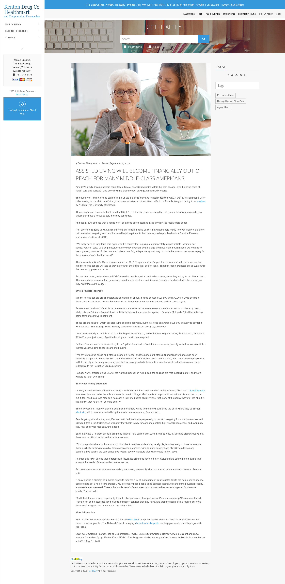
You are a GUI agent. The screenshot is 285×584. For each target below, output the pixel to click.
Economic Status (225, 95)
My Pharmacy (13, 24)
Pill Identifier (213, 14)
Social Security (197, 390)
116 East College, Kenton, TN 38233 (105, 4)
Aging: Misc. (223, 107)
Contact (10, 37)
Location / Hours (247, 14)
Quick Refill (229, 14)
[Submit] (203, 39)
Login (279, 14)
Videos (157, 46)
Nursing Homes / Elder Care (230, 101)
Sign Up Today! (266, 14)
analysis (201, 201)
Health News (135, 46)
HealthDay (92, 570)
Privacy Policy (22, 94)
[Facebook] (22, 49)
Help (200, 14)
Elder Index (133, 519)
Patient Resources (16, 30)
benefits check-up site (147, 523)
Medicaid (80, 412)
